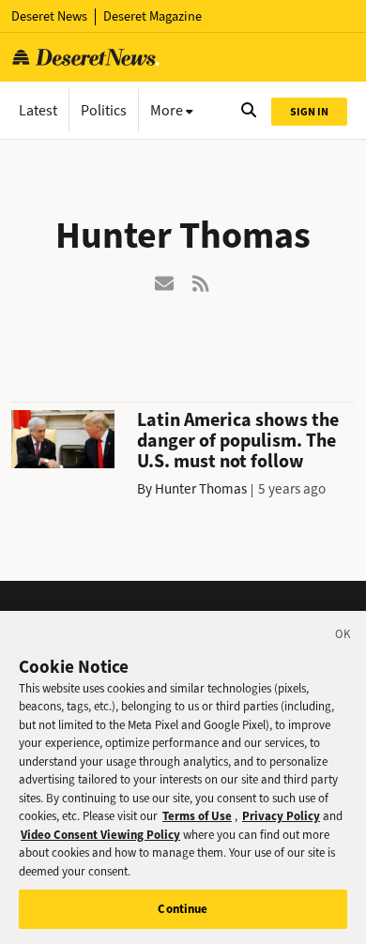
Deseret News (49, 16)
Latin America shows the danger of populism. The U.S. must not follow (238, 440)
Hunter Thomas (201, 489)
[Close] (343, 637)
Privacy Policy (281, 816)
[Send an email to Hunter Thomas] (164, 282)
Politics (104, 110)
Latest (38, 110)
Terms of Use (197, 816)
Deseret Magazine (152, 16)
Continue (182, 909)
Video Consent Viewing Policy (100, 835)
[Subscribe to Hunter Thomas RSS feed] (201, 282)
